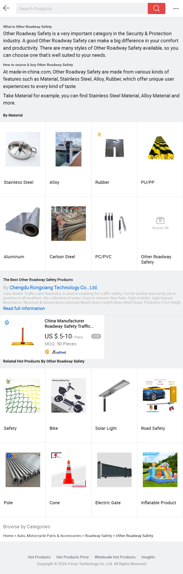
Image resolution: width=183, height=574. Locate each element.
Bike (54, 428)
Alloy (54, 182)
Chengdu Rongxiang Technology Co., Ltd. (54, 287)
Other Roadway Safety (156, 259)
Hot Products (39, 557)
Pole (8, 503)
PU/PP (147, 182)
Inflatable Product (158, 503)
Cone (55, 503)
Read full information (24, 308)
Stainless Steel (18, 182)
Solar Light (106, 428)
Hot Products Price (72, 557)
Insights (148, 557)
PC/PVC (103, 257)
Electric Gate (108, 503)
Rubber (102, 182)
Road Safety (153, 428)
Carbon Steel (62, 257)
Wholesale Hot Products (115, 557)
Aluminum (14, 257)
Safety (10, 428)
